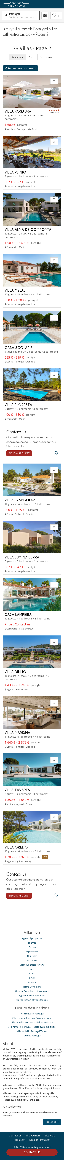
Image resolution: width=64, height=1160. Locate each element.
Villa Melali (15, 290)
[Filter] (45, 15)
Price (31, 57)
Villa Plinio (15, 172)
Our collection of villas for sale (32, 999)
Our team (32, 955)
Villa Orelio (16, 847)
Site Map (50, 1135)
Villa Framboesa (20, 500)
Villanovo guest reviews (32, 964)
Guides (32, 947)
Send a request (19, 453)
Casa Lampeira (18, 614)
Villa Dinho (15, 672)
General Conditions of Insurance (32, 991)
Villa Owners (33, 1135)
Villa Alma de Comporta (28, 229)
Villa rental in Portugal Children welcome (32, 1022)
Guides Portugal (32, 1035)
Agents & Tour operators (32, 995)
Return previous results (21, 68)
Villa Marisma (17, 732)
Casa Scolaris (19, 347)
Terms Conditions (32, 986)
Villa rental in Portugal (32, 1013)
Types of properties (32, 938)
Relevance (18, 57)
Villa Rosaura (18, 111)
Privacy (32, 982)
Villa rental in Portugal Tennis (32, 1031)
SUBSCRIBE (52, 1122)
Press (32, 973)
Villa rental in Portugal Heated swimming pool (32, 1026)
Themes (32, 942)
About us (32, 960)
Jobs (32, 969)
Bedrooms (46, 57)
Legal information (39, 1139)
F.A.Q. (32, 977)
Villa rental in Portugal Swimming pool (32, 1018)
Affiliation (19, 1139)
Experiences (32, 951)
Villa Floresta (18, 405)
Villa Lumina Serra (22, 557)
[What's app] (55, 453)
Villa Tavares (17, 790)
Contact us (32, 1152)
